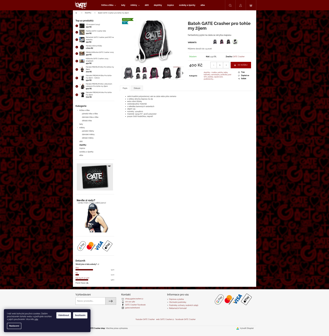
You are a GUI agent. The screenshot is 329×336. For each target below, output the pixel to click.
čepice (82, 148)
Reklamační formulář (178, 308)
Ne (76, 273)
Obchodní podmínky (177, 302)
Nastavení (14, 326)
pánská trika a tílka (90, 114)
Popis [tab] (125, 88)
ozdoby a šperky (86, 152)
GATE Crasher (239, 57)
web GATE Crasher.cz (165, 319)
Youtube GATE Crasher (145, 319)
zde (36, 319)
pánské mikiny (88, 131)
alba (81, 155)
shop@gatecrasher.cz (134, 299)
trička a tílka (84, 110)
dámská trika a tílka (90, 117)
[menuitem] (109, 5)
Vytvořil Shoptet (247, 328)
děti (81, 141)
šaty (81, 124)
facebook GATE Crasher (185, 319)
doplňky (82, 145)
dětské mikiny (88, 138)
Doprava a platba (176, 299)
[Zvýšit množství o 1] (226, 65)
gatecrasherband (132, 308)
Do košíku (243, 65)
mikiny (82, 128)
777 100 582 (130, 302)
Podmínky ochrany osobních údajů (183, 305)
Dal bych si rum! (82, 278)
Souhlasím (80, 315)
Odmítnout (63, 315)
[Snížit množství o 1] (214, 65)
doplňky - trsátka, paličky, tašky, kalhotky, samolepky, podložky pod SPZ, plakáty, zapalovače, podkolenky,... (217, 75)
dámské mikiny (88, 134)
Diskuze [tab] (137, 88)
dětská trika (87, 121)
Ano (77, 268)
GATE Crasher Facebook (135, 305)
